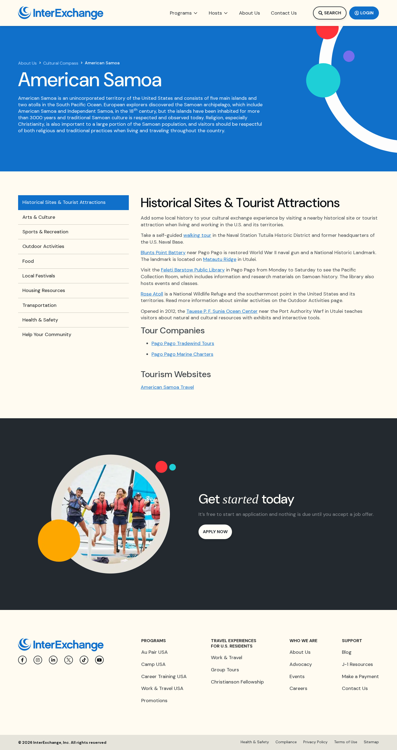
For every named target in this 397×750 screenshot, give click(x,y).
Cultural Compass (60, 63)
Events (297, 676)
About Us (27, 63)
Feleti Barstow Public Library (193, 270)
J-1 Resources (357, 664)
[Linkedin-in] (53, 660)
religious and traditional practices (75, 130)
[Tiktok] (84, 660)
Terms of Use (345, 741)
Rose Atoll (152, 294)
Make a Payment (360, 676)
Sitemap (371, 741)
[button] (183, 13)
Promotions (154, 700)
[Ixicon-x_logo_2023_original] (68, 660)
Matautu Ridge (219, 259)
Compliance (286, 741)
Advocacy (301, 664)
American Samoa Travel (167, 387)
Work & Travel (226, 657)
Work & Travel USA (162, 688)
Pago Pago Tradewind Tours (183, 343)
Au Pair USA (154, 652)
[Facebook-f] (22, 660)
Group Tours (225, 669)
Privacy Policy (315, 741)
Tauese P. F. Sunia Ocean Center (222, 311)
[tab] (73, 202)
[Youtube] (99, 660)
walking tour (197, 235)
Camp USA (153, 664)
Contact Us (355, 688)
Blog (347, 652)
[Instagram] (37, 660)
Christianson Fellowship (237, 682)
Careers (298, 688)
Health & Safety (255, 741)
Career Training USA (164, 676)
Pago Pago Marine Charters (182, 354)
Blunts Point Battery (163, 252)
